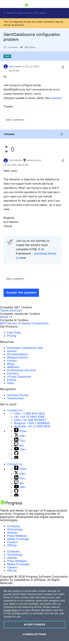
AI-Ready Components (33, 323)
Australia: (32, 426)
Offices (12, 545)
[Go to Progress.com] (11, 504)
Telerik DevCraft (11, 310)
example (56, 98)
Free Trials (14, 332)
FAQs (10, 383)
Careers (12, 542)
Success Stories (17, 395)
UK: (29, 416)
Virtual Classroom (19, 376)
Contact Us (14, 410)
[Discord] (16, 458)
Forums (12, 360)
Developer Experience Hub (25, 348)
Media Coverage (18, 539)
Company (13, 526)
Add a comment (15, 119)
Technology (15, 529)
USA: (29, 413)
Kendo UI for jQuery (36, 13)
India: (30, 419)
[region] (34, 613)
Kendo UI (6, 317)
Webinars (13, 367)
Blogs (11, 364)
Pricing (11, 335)
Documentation (17, 354)
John (11, 66)
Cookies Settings (34, 634)
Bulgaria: (32, 423)
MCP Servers (8, 323)
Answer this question (21, 292)
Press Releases (17, 535)
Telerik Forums (14, 13)
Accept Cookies (34, 624)
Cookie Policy (11, 610)
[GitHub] (16, 454)
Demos (11, 351)
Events (11, 380)
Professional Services (21, 370)
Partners (12, 373)
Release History (17, 357)
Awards (12, 532)
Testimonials (15, 398)
